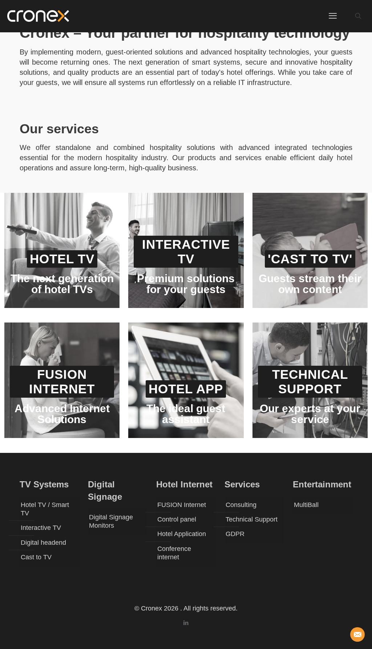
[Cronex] (38, 16)
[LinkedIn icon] (186, 623)
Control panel (176, 519)
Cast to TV (36, 557)
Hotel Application (181, 534)
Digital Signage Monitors (111, 521)
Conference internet (174, 553)
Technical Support (252, 519)
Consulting (241, 504)
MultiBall (306, 504)
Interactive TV (41, 527)
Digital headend (43, 542)
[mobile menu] (333, 16)
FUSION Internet (181, 504)
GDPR (235, 534)
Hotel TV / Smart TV (45, 509)
